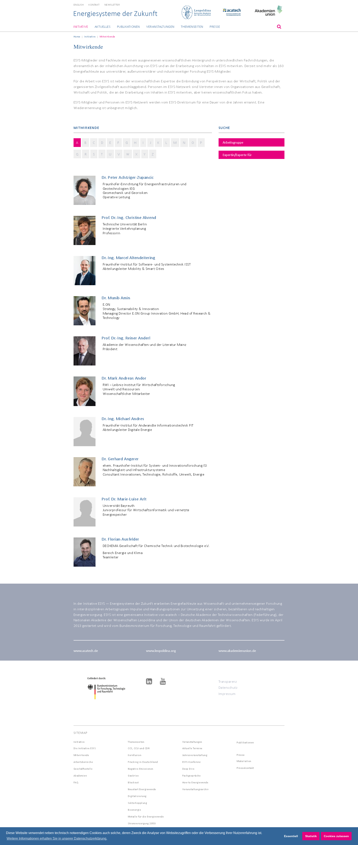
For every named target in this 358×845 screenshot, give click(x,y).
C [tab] (94, 142)
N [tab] (184, 142)
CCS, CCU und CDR (139, 748)
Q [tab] (77, 154)
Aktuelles (102, 26)
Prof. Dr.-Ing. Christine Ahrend (129, 217)
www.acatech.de (86, 651)
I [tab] (143, 142)
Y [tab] (145, 154)
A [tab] (77, 142)
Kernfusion (134, 755)
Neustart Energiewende (142, 789)
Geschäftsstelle (83, 768)
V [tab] (119, 154)
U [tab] (110, 154)
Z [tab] (153, 154)
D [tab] (102, 142)
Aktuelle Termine (192, 748)
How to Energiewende (195, 782)
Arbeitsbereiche (83, 762)
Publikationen (128, 26)
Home (77, 36)
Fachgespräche (191, 775)
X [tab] (136, 154)
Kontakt (94, 4)
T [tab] (102, 154)
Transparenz (228, 681)
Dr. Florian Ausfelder (120, 539)
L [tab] (166, 142)
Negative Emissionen (140, 768)
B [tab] (86, 142)
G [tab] (127, 142)
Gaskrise (133, 775)
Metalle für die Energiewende (146, 816)
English (79, 4)
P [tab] (201, 142)
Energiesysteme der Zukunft (115, 13)
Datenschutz (228, 687)
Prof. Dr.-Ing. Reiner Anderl (126, 338)
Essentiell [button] (291, 836)
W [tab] (127, 154)
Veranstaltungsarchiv (195, 789)
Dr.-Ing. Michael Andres (123, 418)
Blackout (133, 782)
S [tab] (94, 154)
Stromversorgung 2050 (142, 823)
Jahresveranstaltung (194, 755)
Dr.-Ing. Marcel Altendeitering (128, 257)
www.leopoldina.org (161, 651)
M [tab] (175, 142)
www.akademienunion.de (237, 651)
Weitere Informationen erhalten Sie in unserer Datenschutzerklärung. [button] (57, 838)
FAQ (76, 782)
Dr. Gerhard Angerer (120, 459)
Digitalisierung (137, 796)
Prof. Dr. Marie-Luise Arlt (124, 499)
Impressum (227, 694)
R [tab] (86, 154)
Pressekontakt (245, 768)
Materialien (244, 761)
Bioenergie (134, 809)
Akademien (80, 775)
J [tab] (150, 142)
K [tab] (158, 142)
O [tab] (193, 142)
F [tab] (118, 142)
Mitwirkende (81, 755)
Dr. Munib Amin (116, 298)
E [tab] (110, 142)
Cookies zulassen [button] (336, 836)
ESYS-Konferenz (191, 762)
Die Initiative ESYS (85, 748)
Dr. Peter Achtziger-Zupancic (128, 177)
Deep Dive (188, 768)
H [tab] (135, 142)
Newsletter (112, 4)
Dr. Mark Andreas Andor (124, 378)
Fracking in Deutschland (143, 762)
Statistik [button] (311, 836)
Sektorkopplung (137, 803)
